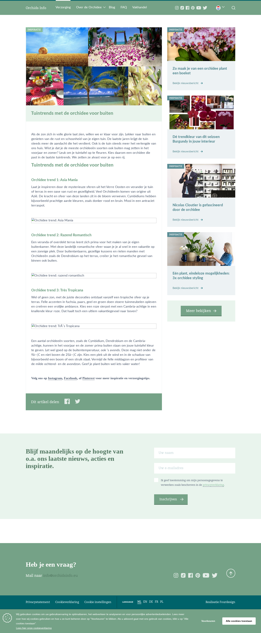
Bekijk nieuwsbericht (186, 83)
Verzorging (63, 7)
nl (139, 602)
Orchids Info (36, 8)
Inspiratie (34, 29)
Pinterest (88, 378)
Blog (112, 7)
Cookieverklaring (67, 602)
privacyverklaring (213, 485)
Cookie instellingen (97, 602)
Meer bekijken (198, 310)
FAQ (124, 7)
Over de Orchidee (89, 7)
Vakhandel (139, 7)
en (145, 602)
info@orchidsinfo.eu (60, 575)
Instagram (55, 378)
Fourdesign (227, 602)
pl (161, 602)
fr (156, 602)
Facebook (70, 378)
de (151, 602)
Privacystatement (38, 602)
